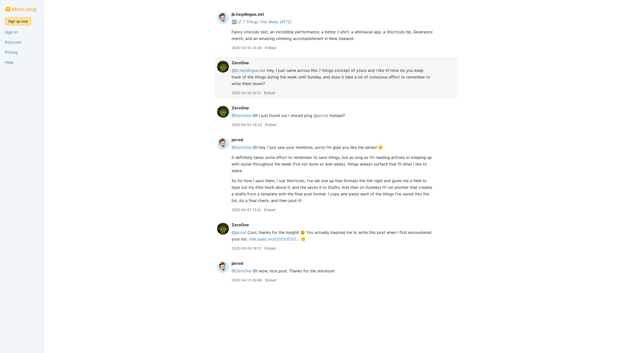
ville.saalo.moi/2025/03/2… (274, 239)
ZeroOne (240, 62)
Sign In (11, 32)
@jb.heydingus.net (248, 70)
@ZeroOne (241, 115)
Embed (270, 48)
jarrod (237, 139)
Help (9, 62)
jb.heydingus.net (248, 14)
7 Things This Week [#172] (267, 21)
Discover (13, 42)
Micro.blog (24, 9)
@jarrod (321, 115)
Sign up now (18, 21)
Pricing (11, 52)
